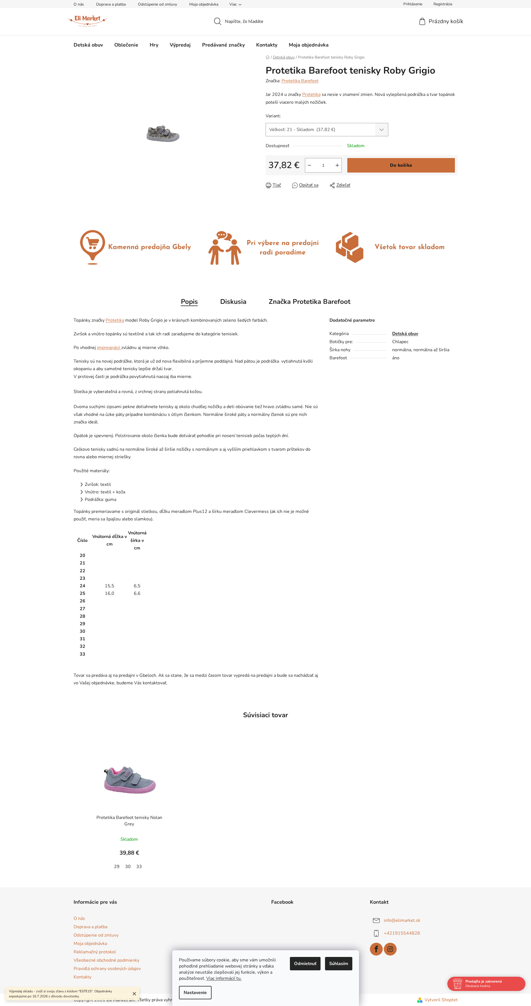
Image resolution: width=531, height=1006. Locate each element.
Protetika (311, 94)
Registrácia (442, 4)
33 (139, 867)
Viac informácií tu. (224, 978)
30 (128, 867)
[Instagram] (390, 949)
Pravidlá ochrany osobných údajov (107, 969)
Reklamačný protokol (95, 952)
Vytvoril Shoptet (441, 1000)
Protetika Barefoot (300, 81)
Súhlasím (338, 964)
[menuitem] (88, 44)
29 (117, 867)
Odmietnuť (305, 964)
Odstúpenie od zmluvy (157, 4)
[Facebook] (376, 949)
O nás (79, 4)
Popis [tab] (189, 301)
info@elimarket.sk (402, 920)
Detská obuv (405, 334)
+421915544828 (402, 933)
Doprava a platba (111, 4)
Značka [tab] (309, 301)
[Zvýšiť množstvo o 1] (337, 165)
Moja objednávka (203, 4)
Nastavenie (195, 993)
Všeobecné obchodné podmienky (106, 960)
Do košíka (401, 165)
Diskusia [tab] (233, 301)
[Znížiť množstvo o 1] (309, 165)
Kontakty (82, 977)
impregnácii (109, 348)
